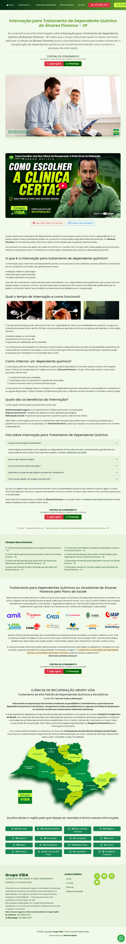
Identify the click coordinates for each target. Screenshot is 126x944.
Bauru (20, 845)
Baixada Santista (50, 828)
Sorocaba (50, 838)
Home (11, 5)
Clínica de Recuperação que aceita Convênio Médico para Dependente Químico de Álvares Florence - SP (90, 555)
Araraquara (50, 845)
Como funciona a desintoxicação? (24, 466)
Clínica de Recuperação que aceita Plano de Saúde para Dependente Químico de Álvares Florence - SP (30, 562)
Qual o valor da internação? (21, 459)
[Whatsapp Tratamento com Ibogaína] (121, 939)
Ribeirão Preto (79, 845)
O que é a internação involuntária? (24, 443)
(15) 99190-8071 (19, 915)
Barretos (20, 851)
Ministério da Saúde (77, 452)
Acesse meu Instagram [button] (81, 223)
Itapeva (21, 838)
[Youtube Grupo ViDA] (97, 882)
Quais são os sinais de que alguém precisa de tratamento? (36, 472)
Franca (108, 845)
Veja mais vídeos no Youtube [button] (49, 223)
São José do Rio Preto (50, 853)
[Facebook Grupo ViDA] (104, 876)
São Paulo (21, 828)
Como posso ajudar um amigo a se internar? (29, 479)
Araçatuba (79, 851)
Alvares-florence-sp (35, 528)
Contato (81, 5)
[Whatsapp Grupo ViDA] (97, 876)
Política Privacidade (74, 891)
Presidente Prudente (108, 853)
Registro (108, 828)
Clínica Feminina (67, 5)
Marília (109, 838)
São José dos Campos (79, 830)
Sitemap (69, 887)
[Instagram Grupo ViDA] (112, 876)
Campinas (79, 838)
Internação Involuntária (46, 5)
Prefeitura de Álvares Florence (98, 499)
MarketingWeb (70, 935)
